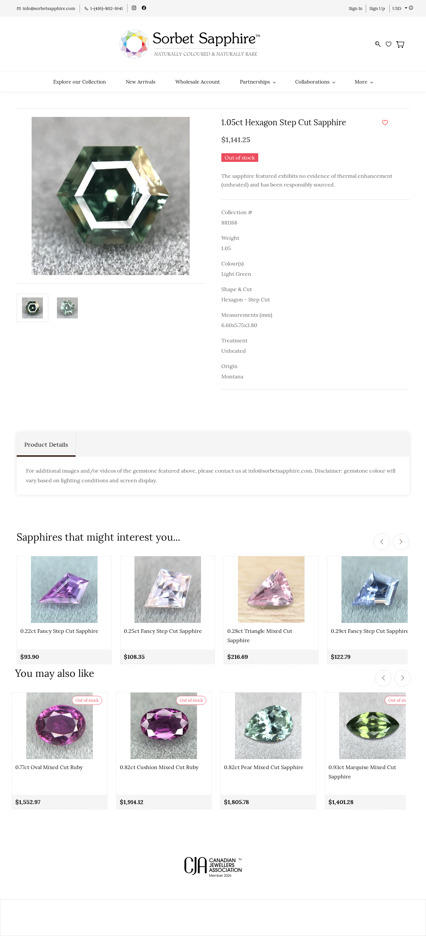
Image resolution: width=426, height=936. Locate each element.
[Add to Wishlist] (385, 122)
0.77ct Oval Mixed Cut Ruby (49, 767)
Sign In (355, 8)
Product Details (46, 444)
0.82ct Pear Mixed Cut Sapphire (264, 767)
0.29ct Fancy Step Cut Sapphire (370, 631)
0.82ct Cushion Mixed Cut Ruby (159, 767)
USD (396, 8)
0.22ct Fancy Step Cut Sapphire (59, 631)
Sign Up (377, 8)
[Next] (401, 542)
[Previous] (381, 542)
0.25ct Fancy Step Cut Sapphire (163, 631)
